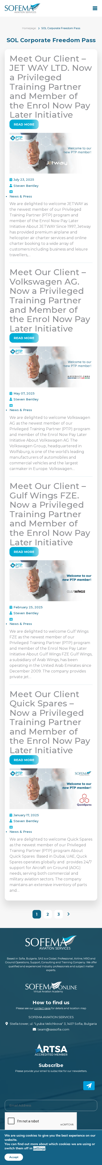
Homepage (29, 28)
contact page (42, 1008)
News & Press (20, 196)
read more (24, 124)
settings (39, 1148)
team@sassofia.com (53, 1029)
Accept (13, 1157)
